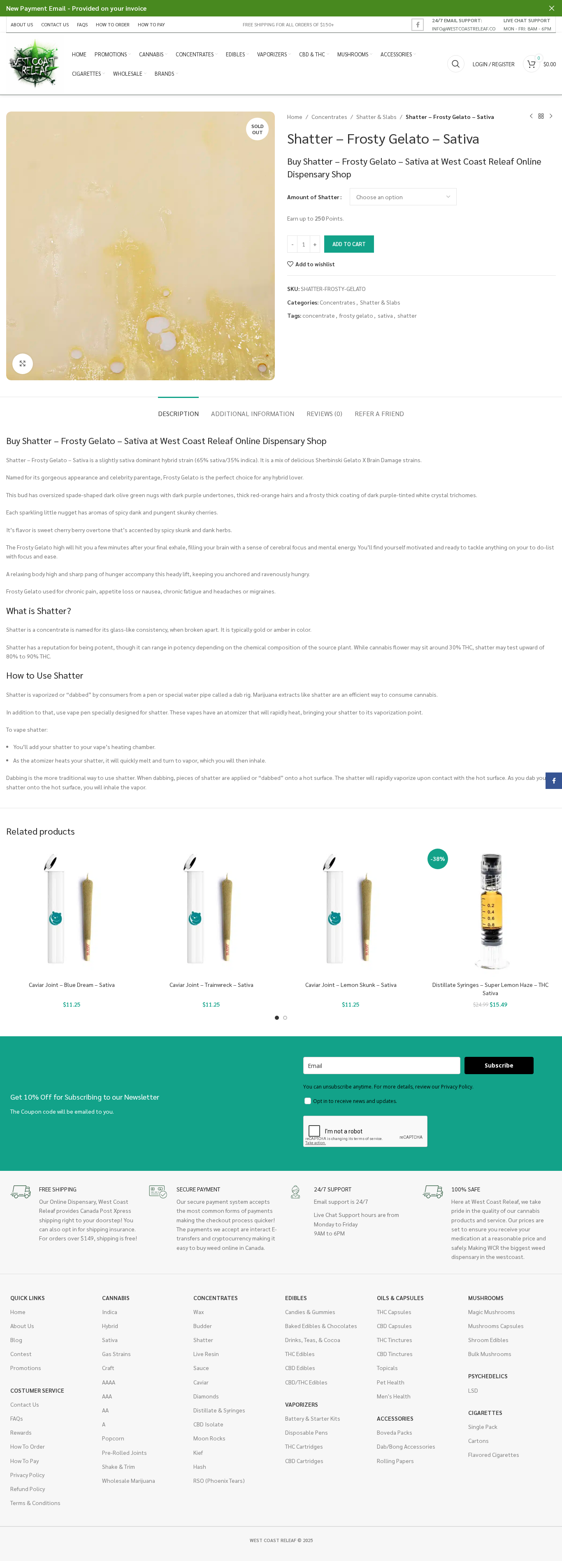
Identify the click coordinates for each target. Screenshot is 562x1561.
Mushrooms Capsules (496, 1325)
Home (294, 116)
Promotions (25, 1367)
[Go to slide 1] (277, 1018)
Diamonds (206, 1396)
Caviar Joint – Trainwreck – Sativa (211, 984)
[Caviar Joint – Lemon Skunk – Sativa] (350, 911)
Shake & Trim (118, 1466)
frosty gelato (356, 315)
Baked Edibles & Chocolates (321, 1325)
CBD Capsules (394, 1325)
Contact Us (24, 1404)
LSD (473, 1390)
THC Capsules (394, 1311)
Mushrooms (486, 1297)
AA (105, 1410)
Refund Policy (27, 1488)
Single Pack (482, 1426)
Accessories (395, 1418)
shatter (407, 315)
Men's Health (394, 1396)
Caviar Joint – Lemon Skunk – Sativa (351, 984)
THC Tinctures (394, 1339)
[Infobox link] (463, 24)
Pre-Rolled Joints (124, 1452)
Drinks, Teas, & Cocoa (312, 1339)
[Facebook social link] (417, 25)
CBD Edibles (300, 1367)
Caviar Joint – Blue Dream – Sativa (72, 984)
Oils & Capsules (400, 1297)
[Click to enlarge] (22, 364)
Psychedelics (488, 1376)
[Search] (456, 64)
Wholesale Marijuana (128, 1480)
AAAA (108, 1382)
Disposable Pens (306, 1432)
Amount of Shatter (313, 196)
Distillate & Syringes (219, 1410)
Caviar (201, 1382)
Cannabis (116, 1297)
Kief (198, 1452)
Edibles (296, 1297)
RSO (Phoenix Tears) (219, 1480)
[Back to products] (541, 116)
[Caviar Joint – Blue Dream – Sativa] (71, 911)
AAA (107, 1396)
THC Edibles (300, 1353)
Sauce (201, 1367)
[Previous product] (531, 116)
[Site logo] (35, 63)
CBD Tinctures (395, 1353)
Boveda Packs (394, 1432)
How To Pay (24, 1460)
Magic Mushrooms (491, 1311)
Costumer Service (37, 1390)
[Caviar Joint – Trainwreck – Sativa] (211, 911)
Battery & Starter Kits (312, 1418)
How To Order (27, 1446)
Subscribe (499, 1065)
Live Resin (206, 1353)
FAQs (16, 1418)
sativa (385, 315)
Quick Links (27, 1297)
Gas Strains (116, 1353)
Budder (202, 1325)
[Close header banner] (551, 8)
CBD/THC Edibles (306, 1382)
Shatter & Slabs (376, 116)
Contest (21, 1353)
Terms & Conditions (35, 1502)
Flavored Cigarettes (493, 1454)
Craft (108, 1367)
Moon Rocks (209, 1438)
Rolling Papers (395, 1460)
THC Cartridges (304, 1446)
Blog (16, 1339)
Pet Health (390, 1382)
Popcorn (113, 1438)
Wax (198, 1311)
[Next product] (551, 116)
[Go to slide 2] (285, 1018)
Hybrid (110, 1325)
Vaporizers (301, 1404)
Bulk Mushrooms (489, 1353)
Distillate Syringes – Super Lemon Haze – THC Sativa (490, 988)
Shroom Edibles (488, 1339)
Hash (199, 1466)
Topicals (387, 1367)
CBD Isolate (208, 1424)
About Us (22, 1325)
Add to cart (349, 243)
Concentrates (329, 116)
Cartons (478, 1440)
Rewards (21, 1432)
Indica (109, 1311)
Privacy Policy (27, 1474)
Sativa (110, 1339)
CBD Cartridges (304, 1460)
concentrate (318, 315)
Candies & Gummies (310, 1311)
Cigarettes (485, 1412)
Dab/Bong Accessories (406, 1446)
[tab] (178, 409)
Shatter (203, 1339)
